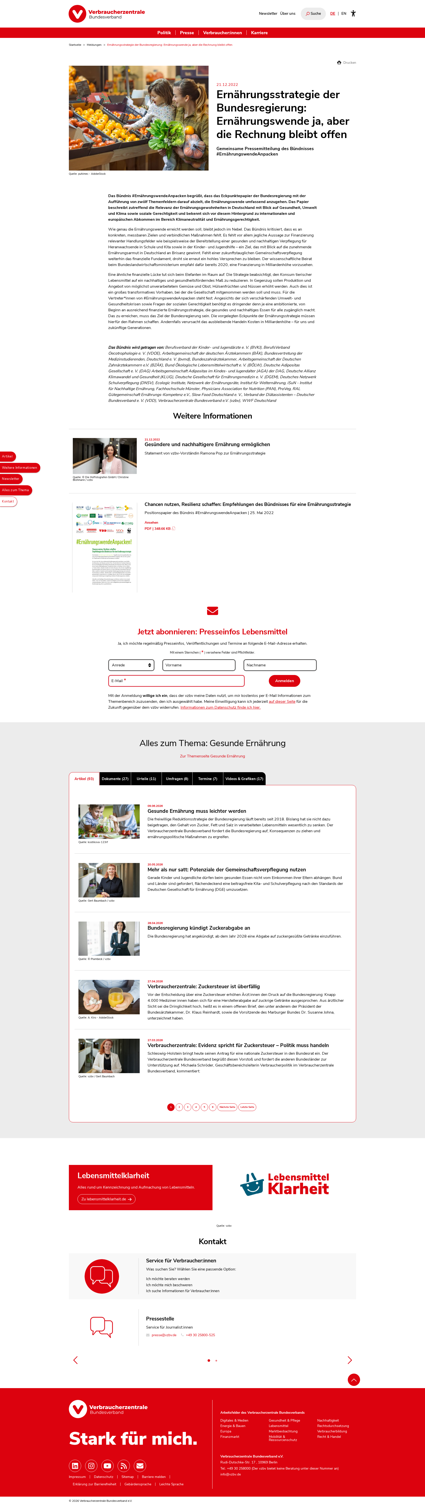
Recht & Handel (329, 1437)
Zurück (75, 1360)
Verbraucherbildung (332, 1431)
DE (332, 13)
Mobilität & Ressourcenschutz (283, 1438)
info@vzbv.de (230, 1474)
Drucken (349, 62)
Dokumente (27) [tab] (115, 778)
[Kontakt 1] (208, 1360)
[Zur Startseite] (107, 14)
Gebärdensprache (137, 1484)
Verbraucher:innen (222, 32)
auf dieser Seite (282, 701)
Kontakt (8, 501)
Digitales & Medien (234, 1420)
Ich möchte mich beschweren (169, 1285)
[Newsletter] (140, 1466)
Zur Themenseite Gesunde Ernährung (212, 756)
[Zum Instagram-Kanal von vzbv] (91, 1466)
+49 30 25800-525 (200, 1335)
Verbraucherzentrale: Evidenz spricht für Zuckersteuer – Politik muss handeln (238, 1044)
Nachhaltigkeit (328, 1420)
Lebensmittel (278, 1426)
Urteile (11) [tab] (146, 778)
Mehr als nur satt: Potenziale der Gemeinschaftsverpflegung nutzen (227, 868)
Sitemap (127, 1477)
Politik (164, 32)
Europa (225, 1431)
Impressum (77, 1477)
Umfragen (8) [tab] (177, 778)
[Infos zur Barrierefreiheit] (353, 13)
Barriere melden (154, 1477)
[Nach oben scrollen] (354, 1380)
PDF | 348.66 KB (158, 528)
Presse (187, 32)
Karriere (259, 32)
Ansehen (151, 522)
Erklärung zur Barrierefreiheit (94, 1484)
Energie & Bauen (232, 1426)
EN (343, 13)
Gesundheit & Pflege (284, 1420)
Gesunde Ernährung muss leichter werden (197, 809)
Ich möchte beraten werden (168, 1278)
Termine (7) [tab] (207, 778)
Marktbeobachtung (283, 1431)
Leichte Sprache (171, 1484)
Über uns (287, 13)
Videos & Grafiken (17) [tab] (244, 778)
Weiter (349, 1360)
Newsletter (268, 13)
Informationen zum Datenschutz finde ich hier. (221, 707)
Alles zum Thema (15, 490)
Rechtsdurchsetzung (333, 1426)
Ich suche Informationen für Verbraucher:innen (182, 1290)
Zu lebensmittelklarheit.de (103, 1199)
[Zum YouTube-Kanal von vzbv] (107, 1466)
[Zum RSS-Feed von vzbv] (124, 1466)
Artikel (7, 456)
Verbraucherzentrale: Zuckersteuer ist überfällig (204, 985)
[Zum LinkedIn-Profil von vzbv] (75, 1466)
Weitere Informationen (19, 468)
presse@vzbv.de (163, 1335)
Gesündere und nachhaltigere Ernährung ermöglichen (207, 443)
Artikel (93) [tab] (84, 778)
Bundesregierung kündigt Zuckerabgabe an (199, 927)
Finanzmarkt (229, 1437)
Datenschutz (103, 1477)
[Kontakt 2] (216, 1360)
